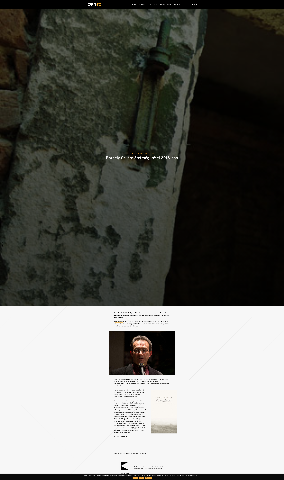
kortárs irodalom (135, 453)
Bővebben (148, 478)
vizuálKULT (135, 4)
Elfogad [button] (135, 478)
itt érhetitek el (129, 392)
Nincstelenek (143, 453)
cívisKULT (169, 4)
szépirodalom (160, 4)
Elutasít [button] (141, 478)
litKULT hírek (146, 153)
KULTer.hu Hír (132, 153)
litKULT (151, 4)
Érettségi (128, 453)
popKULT (143, 4)
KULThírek (177, 4)
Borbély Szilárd (148, 379)
